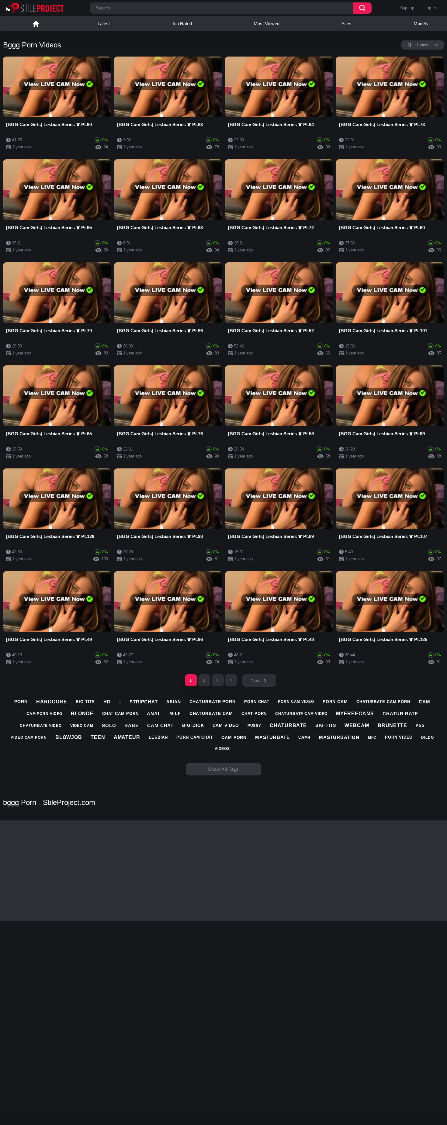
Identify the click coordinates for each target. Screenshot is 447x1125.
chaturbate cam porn (383, 701)
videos (222, 749)
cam (424, 701)
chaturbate (288, 725)
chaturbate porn (212, 701)
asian (173, 701)
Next (256, 680)
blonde (82, 713)
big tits (85, 701)
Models (421, 23)
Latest (104, 23)
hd (107, 701)
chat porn (254, 713)
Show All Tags (223, 769)
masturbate (272, 737)
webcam (357, 725)
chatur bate (400, 713)
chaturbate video (40, 725)
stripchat (144, 701)
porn (21, 701)
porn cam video (296, 701)
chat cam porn (120, 713)
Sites (346, 23)
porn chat (256, 701)
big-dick (193, 725)
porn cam (335, 701)
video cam (81, 725)
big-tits (325, 725)
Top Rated (182, 23)
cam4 (304, 737)
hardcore (51, 701)
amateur (127, 737)
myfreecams (355, 713)
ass (420, 725)
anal (154, 713)
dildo (427, 737)
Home (36, 24)
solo (109, 725)
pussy (255, 725)
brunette (392, 725)
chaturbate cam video (301, 714)
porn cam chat (194, 737)
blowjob (68, 737)
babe (131, 725)
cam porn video (44, 714)
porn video (399, 737)
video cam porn (29, 737)
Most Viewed (266, 23)
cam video (226, 725)
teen (98, 737)
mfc (372, 737)
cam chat (160, 725)
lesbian (158, 737)
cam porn (234, 737)
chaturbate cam (211, 713)
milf (175, 713)
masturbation (339, 737)
